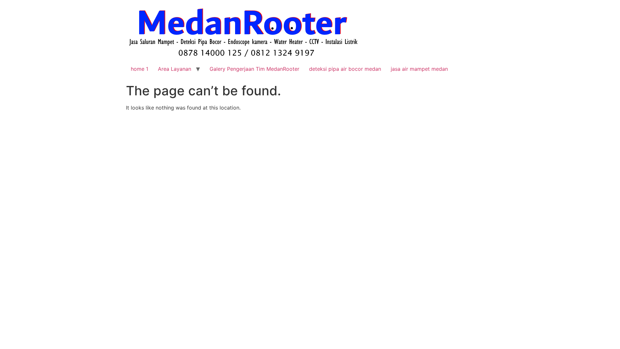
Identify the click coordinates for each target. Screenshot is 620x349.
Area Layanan (174, 69)
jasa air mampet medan (419, 69)
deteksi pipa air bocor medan (345, 69)
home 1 (139, 69)
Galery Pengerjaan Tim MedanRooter (254, 69)
